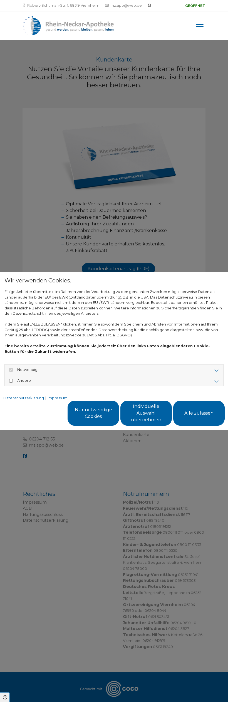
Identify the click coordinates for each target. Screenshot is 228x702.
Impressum (58, 398)
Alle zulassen (199, 413)
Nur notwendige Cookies (93, 413)
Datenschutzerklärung (23, 398)
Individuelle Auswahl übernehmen (146, 413)
